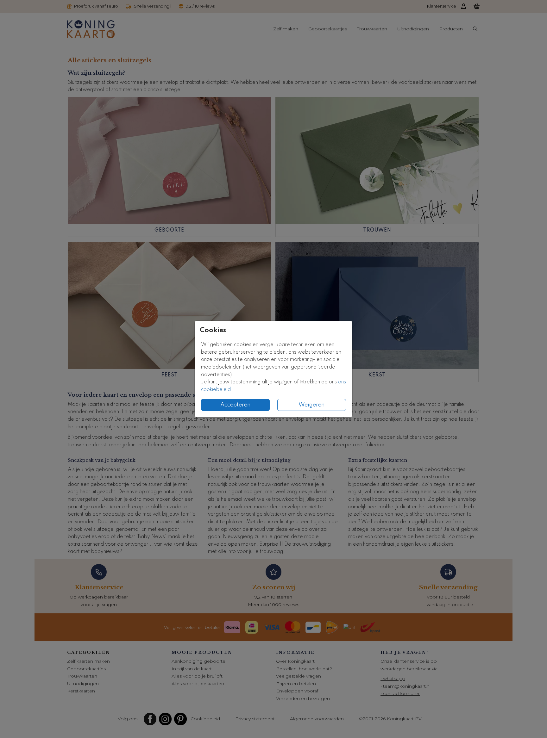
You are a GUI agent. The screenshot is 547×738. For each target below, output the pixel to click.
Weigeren (312, 405)
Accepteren (235, 405)
